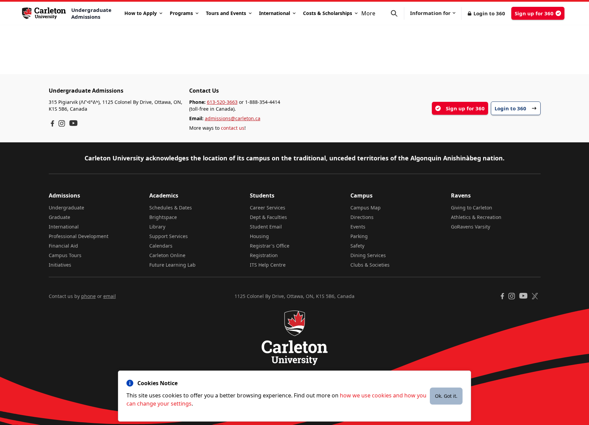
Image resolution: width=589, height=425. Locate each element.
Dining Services (368, 255)
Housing (259, 236)
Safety (357, 245)
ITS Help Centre (268, 265)
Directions (362, 217)
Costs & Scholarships (327, 13)
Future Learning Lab (172, 265)
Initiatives (60, 265)
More (368, 13)
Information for (430, 13)
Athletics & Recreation (476, 217)
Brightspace (163, 217)
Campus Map (365, 207)
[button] (397, 13)
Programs (181, 13)
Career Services (267, 207)
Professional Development (78, 236)
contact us (232, 128)
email (109, 296)
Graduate (59, 217)
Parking (359, 236)
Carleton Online (167, 255)
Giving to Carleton (471, 207)
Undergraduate (66, 207)
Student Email (266, 226)
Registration (264, 255)
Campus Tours (65, 255)
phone (88, 296)
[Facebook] (52, 123)
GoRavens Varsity (470, 226)
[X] (535, 296)
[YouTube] (73, 123)
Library (157, 226)
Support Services (168, 236)
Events (357, 226)
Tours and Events (226, 13)
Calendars (160, 245)
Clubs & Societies (370, 265)
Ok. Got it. (446, 396)
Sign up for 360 (534, 13)
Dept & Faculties (268, 217)
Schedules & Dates (170, 207)
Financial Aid (63, 245)
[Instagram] (61, 123)
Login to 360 (489, 13)
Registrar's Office (269, 245)
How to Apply (140, 13)
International (274, 13)
